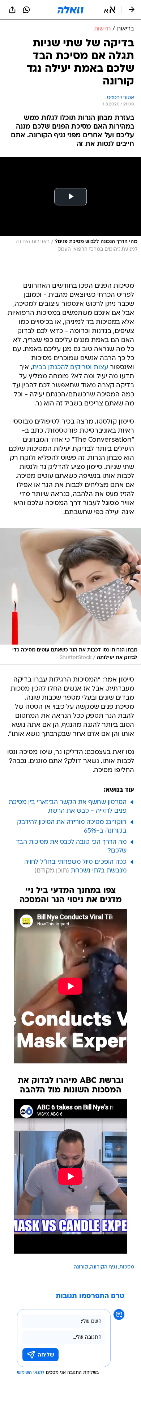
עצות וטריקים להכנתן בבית (70, 367)
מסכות (126, 1267)
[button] (109, 10)
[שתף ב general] (12, 10)
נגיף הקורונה (103, 1267)
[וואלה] (70, 9)
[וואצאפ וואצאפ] (26, 9)
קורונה (81, 1267)
